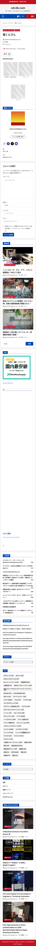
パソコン (17, 30)
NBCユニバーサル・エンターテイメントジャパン (17, 689)
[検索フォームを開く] (23, 16)
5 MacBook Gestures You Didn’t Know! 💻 (16, 625)
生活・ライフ (8, 826)
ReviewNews (30, 942)
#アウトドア (9, 675)
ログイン (5, 786)
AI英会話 (8, 685)
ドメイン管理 (9, 723)
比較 (6, 752)
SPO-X (7, 696)
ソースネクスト (10, 719)
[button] (3, 16)
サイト (5, 218)
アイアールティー (19, 696)
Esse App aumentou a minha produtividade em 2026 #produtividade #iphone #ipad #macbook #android (18, 641)
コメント (6, 176)
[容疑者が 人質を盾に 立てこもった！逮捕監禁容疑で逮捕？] (18, 319)
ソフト (21, 716)
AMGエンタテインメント (23, 685)
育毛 (23, 752)
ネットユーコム (23, 723)
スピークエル (19, 713)
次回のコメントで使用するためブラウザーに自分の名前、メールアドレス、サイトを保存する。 (18, 228)
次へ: (7, 156)
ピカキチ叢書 (7, 533)
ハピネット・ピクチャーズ (12, 726)
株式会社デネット (10, 749)
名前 (5, 202)
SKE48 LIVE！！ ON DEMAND (14, 693)
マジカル (8, 736)
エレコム (26, 706)
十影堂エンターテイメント (13, 742)
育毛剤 (7, 755)
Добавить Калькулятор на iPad (13, 562)
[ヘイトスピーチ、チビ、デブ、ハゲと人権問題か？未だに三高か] (18, 257)
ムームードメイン (8, 383)
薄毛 (15, 755)
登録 (4, 782)
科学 (15, 752)
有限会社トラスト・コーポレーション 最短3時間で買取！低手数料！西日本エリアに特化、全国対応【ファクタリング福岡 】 (18, 578)
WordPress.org (8, 797)
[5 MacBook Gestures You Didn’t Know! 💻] (18, 818)
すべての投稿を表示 (18, 137)
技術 (27, 742)
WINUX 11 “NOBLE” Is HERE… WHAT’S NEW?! (17, 629)
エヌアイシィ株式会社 (11, 706)
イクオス (27, 700)
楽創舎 (22, 749)
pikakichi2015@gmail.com (12, 39)
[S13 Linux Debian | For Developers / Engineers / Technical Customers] (18, 881)
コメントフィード (8, 793)
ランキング (18, 736)
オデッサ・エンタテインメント (14, 709)
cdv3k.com (18, 8)
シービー (7, 713)
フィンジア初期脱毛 (22, 732)
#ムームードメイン (11, 682)
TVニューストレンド (8, 30)
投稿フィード (7, 789)
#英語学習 (25, 682)
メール (5, 210)
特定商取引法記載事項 (9, 607)
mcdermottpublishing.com (11, 572)
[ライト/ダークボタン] (19, 16)
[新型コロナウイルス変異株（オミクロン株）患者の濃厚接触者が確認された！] (18, 288)
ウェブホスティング (11, 703)
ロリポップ (8, 739)
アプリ (8, 700)
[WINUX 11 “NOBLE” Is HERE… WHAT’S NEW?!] (18, 850)
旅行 (6, 745)
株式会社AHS (16, 745)
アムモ (17, 700)
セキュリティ (9, 716)
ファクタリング (22, 729)
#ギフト (19, 675)
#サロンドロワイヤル (11, 679)
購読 (32, 16)
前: (5, 150)
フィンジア (8, 732)
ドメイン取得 (23, 719)
